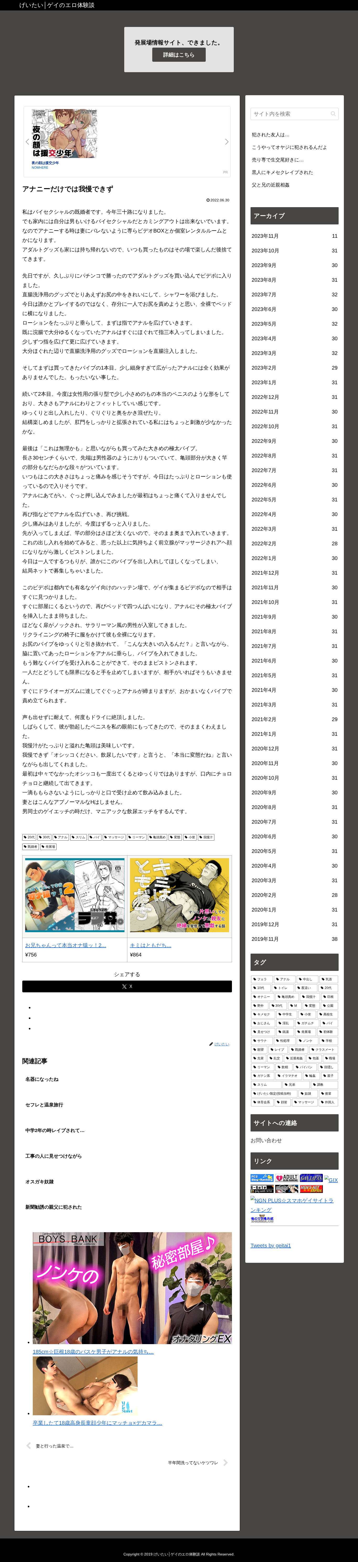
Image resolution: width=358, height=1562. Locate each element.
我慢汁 (208, 837)
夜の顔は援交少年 (45, 162)
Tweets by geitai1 (271, 1245)
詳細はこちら (179, 55)
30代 (46, 837)
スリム (80, 837)
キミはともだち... (150, 945)
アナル (62, 837)
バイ (97, 837)
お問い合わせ (266, 1140)
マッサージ (116, 837)
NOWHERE (40, 167)
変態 (177, 837)
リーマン (138, 837)
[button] (333, 114)
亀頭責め (159, 837)
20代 (31, 837)
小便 (192, 837)
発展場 (50, 846)
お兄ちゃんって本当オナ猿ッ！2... (65, 945)
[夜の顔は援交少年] (64, 134)
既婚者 (32, 846)
